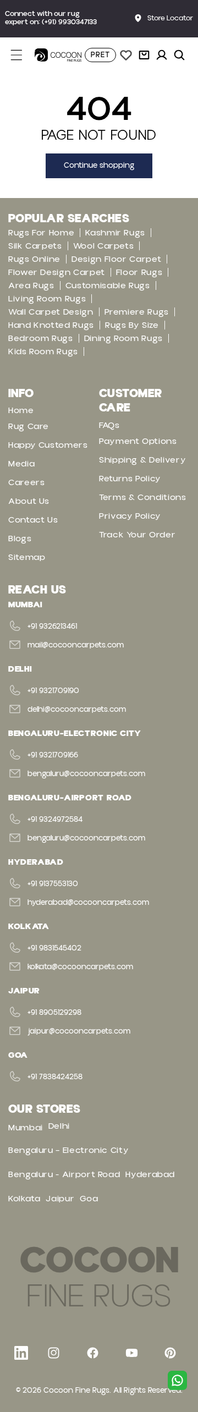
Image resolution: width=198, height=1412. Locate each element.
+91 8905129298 (54, 1012)
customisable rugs (107, 285)
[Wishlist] (126, 55)
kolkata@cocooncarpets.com (80, 967)
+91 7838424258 (55, 1077)
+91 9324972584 (55, 819)
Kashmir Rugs (115, 232)
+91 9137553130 (53, 883)
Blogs (19, 538)
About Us (29, 501)
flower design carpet (56, 272)
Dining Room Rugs (123, 338)
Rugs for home (41, 232)
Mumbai (25, 1128)
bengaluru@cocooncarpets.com (86, 773)
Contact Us (33, 520)
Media (21, 464)
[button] (22, 55)
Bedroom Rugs (40, 338)
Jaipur (60, 1199)
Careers (26, 482)
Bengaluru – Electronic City (68, 1150)
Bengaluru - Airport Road (64, 1174)
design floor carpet (116, 259)
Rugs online (34, 259)
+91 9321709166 (53, 755)
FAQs (109, 425)
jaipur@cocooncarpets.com (79, 1031)
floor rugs (139, 272)
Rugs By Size (132, 325)
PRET (100, 55)
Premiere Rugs (137, 311)
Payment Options (138, 441)
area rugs (31, 285)
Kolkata (24, 1199)
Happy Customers (48, 445)
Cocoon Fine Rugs (76, 1390)
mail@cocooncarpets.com (76, 645)
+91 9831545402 (54, 948)
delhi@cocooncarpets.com (77, 709)
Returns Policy (130, 479)
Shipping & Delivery (142, 460)
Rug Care (28, 426)
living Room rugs (47, 298)
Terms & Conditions (142, 497)
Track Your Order (137, 535)
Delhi (59, 1126)
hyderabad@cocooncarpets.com (88, 902)
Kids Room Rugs (43, 351)
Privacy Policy (130, 516)
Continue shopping (99, 165)
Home (21, 410)
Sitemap (26, 557)
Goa (89, 1199)
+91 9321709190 (53, 690)
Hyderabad (150, 1174)
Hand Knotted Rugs (51, 325)
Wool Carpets (103, 245)
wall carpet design (51, 311)
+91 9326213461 (52, 626)
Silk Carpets (35, 245)
